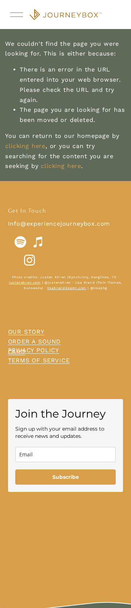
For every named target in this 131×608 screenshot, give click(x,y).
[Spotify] (20, 242)
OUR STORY (26, 331)
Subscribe (65, 477)
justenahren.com (25, 282)
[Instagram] (29, 260)
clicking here (25, 146)
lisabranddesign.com (67, 288)
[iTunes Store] (38, 242)
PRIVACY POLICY (33, 350)
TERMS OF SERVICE (39, 360)
